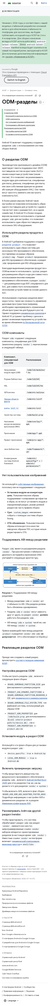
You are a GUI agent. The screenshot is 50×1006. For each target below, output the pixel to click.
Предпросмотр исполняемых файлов (17, 903)
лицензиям (21, 869)
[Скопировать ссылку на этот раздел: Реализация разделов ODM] (4, 652)
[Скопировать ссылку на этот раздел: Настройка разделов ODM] (37, 671)
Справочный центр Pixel (12, 961)
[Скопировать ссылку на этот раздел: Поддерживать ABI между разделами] (4, 543)
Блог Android (7, 930)
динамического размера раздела (31, 698)
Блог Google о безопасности (14, 934)
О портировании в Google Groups (16, 946)
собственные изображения (31, 484)
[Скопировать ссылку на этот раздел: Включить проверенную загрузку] (44, 768)
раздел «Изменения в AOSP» (20, 57)
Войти (44, 3)
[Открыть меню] (4, 3)
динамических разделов (32, 313)
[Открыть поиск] (31, 3)
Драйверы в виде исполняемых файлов (18, 911)
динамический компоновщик (25, 841)
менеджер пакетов (11, 844)
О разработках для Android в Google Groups (20, 942)
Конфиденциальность (13, 995)
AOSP (4, 90)
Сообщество (29, 987)
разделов (11, 245)
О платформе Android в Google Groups (18, 938)
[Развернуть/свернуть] (17, 109)
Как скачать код (9, 899)
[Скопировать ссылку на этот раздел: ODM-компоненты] (26, 333)
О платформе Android (11, 987)
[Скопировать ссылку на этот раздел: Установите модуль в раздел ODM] (4, 740)
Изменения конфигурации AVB (16, 803)
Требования (7, 895)
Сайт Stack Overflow (10, 974)
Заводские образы (9, 907)
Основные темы (31, 90)
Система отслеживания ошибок (15, 978)
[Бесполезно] (40, 96)
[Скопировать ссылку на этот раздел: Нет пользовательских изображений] (4, 479)
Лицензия (30, 991)
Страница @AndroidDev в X (13, 926)
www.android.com (9, 965)
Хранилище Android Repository (15, 891)
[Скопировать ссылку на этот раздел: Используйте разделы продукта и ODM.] (11, 236)
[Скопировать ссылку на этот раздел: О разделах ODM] (30, 159)
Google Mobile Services (11, 969)
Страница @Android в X (12, 922)
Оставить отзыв (32, 995)
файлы (11, 408)
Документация (10, 11)
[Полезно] (36, 96)
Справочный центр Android (13, 957)
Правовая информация (14, 991)
